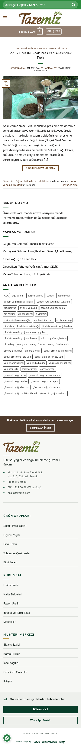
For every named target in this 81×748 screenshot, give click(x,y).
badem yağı (63, 295)
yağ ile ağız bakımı (14, 362)
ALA (6, 295)
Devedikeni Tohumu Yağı (19, 266)
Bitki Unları (10, 544)
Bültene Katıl (40, 709)
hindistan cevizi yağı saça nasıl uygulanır (25, 332)
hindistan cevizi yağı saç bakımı (20, 338)
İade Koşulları (11, 662)
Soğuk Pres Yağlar (14, 525)
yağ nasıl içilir (11, 368)
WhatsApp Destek (40, 720)
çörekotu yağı (47, 368)
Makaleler (9, 621)
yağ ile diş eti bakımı (60, 362)
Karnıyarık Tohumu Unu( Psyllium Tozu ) (28, 251)
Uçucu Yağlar (11, 535)
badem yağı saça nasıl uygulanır (54, 301)
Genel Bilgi (20, 48)
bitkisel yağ (10, 307)
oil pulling (9, 344)
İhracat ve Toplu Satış (16, 612)
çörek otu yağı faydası (16, 381)
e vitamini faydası (43, 320)
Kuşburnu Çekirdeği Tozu (19, 243)
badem (50, 295)
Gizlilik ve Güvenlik (15, 672)
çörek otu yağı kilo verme (46, 387)
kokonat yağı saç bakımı (53, 338)
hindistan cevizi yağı (28, 326)
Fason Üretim (11, 603)
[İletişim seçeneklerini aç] (7, 738)
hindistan (9, 326)
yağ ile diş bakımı (36, 362)
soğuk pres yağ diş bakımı (58, 350)
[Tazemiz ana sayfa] (21, 446)
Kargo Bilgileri (11, 653)
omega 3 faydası (13, 350)
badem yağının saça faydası (18, 301)
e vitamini (41, 313)
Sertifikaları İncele (40, 427)
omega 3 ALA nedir (58, 344)
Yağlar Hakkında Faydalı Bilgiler (47, 48)
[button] (5, 17)
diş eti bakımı (25, 313)
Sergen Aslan (18, 68)
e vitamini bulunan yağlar (17, 320)
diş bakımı (9, 313)
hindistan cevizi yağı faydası (57, 326)
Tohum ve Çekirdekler (16, 553)
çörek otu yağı (29, 368)
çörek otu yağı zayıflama (53, 393)
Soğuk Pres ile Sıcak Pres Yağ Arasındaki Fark (40, 55)
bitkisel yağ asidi (28, 307)
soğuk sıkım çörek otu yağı (49, 356)
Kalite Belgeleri (12, 594)
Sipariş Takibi (11, 644)
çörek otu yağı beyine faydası (44, 375)
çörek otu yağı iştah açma (45, 381)
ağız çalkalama (35, 295)
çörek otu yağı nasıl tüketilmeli (20, 393)
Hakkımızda (10, 585)
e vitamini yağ (64, 320)
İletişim (7, 681)
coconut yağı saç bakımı (53, 307)
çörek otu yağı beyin (15, 375)
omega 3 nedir (32, 350)
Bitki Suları (10, 562)
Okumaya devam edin (40, 168)
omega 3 (22, 344)
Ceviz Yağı (9, 259)
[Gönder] (73, 4)
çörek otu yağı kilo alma (16, 387)
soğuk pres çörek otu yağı (17, 356)
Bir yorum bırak (70, 184)
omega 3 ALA (37, 344)
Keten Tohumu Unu (15, 274)
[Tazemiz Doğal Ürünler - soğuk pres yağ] (40, 18)
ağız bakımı (18, 295)
